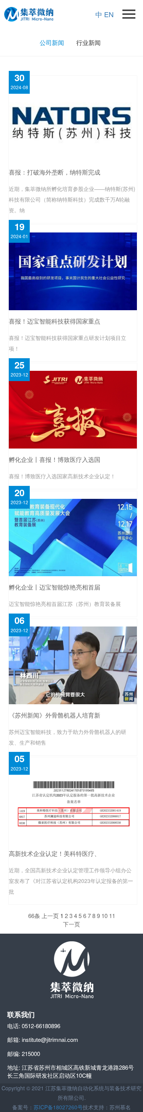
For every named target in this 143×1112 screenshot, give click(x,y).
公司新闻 (52, 42)
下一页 (71, 924)
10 (104, 916)
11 (112, 916)
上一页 (50, 916)
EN (109, 14)
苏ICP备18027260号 (58, 1107)
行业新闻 (88, 42)
